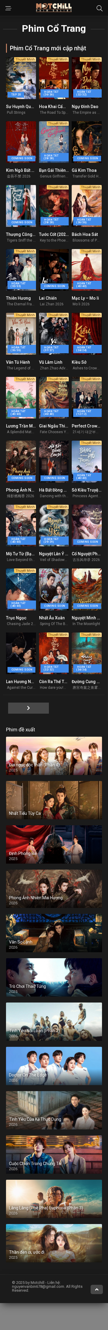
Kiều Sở (79, 362)
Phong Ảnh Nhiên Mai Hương (34, 490)
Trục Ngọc (16, 617)
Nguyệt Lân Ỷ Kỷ (54, 553)
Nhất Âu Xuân (52, 617)
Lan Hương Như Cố (24, 681)
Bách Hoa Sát (85, 234)
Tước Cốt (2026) (54, 234)
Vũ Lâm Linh (50, 362)
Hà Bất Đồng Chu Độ (58, 490)
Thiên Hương (18, 298)
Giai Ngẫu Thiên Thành (61, 426)
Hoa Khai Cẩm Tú (55, 106)
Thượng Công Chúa (24, 234)
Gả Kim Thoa (84, 170)
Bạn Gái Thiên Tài (55, 170)
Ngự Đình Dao (85, 106)
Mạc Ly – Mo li (85, 298)
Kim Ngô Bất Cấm (23, 170)
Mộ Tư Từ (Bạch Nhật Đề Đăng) (35, 553)
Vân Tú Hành (18, 362)
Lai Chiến (48, 298)
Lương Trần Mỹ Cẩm (25, 426)
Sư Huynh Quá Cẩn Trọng (30, 106)
